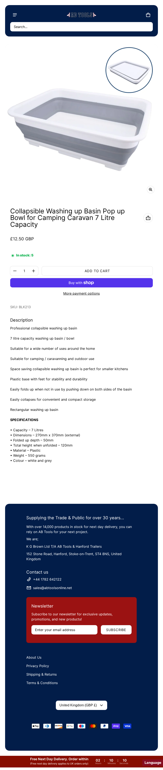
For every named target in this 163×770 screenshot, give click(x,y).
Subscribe (116, 630)
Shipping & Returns (41, 674)
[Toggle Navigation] (15, 15)
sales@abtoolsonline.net (52, 588)
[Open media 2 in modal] (81, 120)
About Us (33, 657)
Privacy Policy (37, 666)
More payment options (81, 293)
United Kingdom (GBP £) (78, 705)
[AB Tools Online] (81, 14)
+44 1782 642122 (47, 579)
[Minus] (15, 271)
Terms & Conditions (42, 683)
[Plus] (33, 271)
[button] (81, 26)
